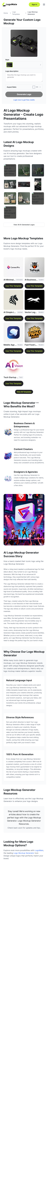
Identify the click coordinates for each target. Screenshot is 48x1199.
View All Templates (24, 392)
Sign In (34, 4)
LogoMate (39, 850)
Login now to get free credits (24, 100)
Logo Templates (16, 13)
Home (6, 13)
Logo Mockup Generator (24, 853)
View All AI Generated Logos (24, 225)
